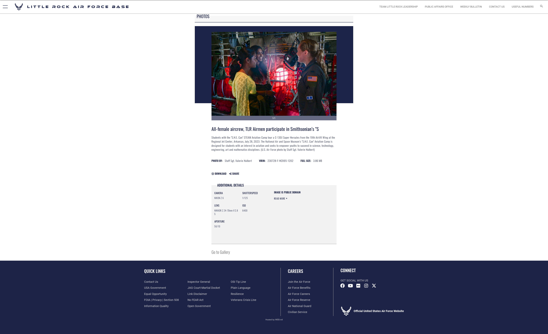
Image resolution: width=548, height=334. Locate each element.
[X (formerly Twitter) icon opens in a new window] (374, 286)
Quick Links (154, 271)
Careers (295, 271)
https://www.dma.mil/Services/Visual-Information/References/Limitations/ (291, 227)
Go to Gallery (220, 252)
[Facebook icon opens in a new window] (343, 286)
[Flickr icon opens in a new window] (358, 286)
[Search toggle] (541, 7)
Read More (280, 198)
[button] (4, 7)
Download (220, 173)
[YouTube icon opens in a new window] (350, 286)
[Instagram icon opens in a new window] (366, 286)
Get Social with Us (354, 280)
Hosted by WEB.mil (274, 319)
